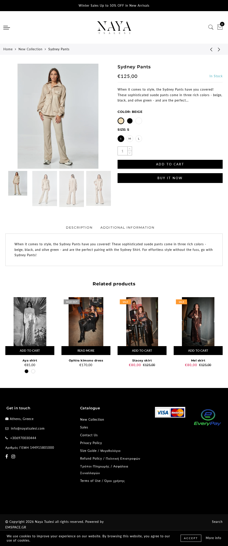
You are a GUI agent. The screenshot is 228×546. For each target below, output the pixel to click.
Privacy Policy (91, 443)
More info (213, 538)
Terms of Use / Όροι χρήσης (102, 481)
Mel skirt (198, 360)
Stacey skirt (142, 360)
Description (79, 227)
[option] (57, 116)
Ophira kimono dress (86, 360)
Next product (219, 49)
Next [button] (97, 119)
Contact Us (89, 435)
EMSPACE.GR (15, 527)
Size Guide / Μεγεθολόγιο (100, 451)
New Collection (30, 49)
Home (8, 49)
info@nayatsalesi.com (28, 428)
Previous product (208, 49)
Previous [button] (13, 119)
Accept (191, 538)
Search (217, 522)
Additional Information (127, 227)
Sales (84, 427)
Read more (86, 350)
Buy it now (170, 178)
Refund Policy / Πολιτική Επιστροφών (110, 458)
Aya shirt (29, 360)
